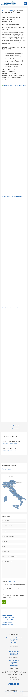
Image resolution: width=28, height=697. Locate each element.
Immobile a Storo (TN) (7, 622)
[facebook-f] (9, 684)
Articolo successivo (14, 428)
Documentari (14, 644)
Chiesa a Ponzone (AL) (7, 615)
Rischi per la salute (14, 639)
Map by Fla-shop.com (6, 508)
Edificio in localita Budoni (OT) (11, 441)
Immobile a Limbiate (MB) (8, 624)
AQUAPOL (5, 29)
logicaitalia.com (18, 694)
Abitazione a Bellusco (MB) (10, 448)
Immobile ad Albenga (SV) (8, 617)
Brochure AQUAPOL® (14, 660)
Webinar (14, 663)
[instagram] (18, 684)
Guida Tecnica (14, 662)
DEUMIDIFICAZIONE (9, 75)
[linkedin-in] (15, 684)
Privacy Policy (12, 581)
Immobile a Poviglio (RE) (7, 619)
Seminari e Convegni (14, 651)
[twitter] (12, 684)
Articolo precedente (14, 425)
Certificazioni (14, 640)
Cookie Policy (15, 691)
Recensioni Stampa (14, 653)
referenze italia (6, 443)
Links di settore (14, 654)
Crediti (21, 691)
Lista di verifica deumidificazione (14, 637)
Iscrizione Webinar (14, 665)
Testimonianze (14, 642)
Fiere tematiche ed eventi (14, 650)
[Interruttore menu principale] (25, 3)
